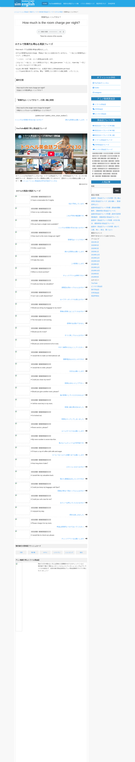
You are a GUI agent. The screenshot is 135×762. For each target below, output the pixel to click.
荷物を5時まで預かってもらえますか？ (71, 491)
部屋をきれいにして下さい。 (75, 383)
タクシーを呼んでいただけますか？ (72, 503)
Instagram (97, 92)
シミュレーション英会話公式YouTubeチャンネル (39, 181)
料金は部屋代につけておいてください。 (71, 527)
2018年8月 (95, 277)
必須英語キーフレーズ (102, 166)
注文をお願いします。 (77, 371)
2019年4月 (95, 264)
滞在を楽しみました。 (77, 515)
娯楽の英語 (113, 163)
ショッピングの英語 (108, 153)
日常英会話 (98, 109)
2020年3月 (95, 248)
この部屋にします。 (78, 263)
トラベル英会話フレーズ (103, 140)
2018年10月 (95, 270)
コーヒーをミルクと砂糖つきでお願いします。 (68, 455)
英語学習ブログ (101, 3)
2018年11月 (95, 267)
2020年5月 (95, 245)
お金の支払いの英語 (97, 153)
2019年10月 (95, 261)
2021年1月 (95, 242)
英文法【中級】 (107, 173)
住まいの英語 (104, 161)
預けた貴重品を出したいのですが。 (72, 479)
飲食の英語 (113, 176)
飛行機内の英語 (106, 176)
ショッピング (69, 552)
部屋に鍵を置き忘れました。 (75, 407)
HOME (45, 3)
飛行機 (33, 552)
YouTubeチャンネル (101, 83)
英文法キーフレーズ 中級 (105, 130)
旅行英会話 (95, 289)
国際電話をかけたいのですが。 (74, 359)
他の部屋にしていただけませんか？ (72, 395)
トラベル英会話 (100, 104)
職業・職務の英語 (107, 171)
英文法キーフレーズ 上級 (105, 135)
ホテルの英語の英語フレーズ (28, 191)
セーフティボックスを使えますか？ (72, 299)
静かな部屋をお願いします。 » (76, 120)
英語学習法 (95, 296)
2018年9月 (95, 274)
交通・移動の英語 (102, 158)
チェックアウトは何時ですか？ (74, 275)
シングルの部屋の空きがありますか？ (71, 227)
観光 (81, 552)
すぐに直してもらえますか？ (75, 335)
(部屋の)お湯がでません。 (76, 323)
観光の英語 (98, 176)
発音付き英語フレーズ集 (71, 3)
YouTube (94, 283)
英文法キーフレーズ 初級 (105, 126)
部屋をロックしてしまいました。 (73, 419)
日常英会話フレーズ (101, 145)
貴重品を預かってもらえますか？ (73, 287)
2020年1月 (95, 251)
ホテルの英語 (34, 196)
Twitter (96, 88)
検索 (92, 186)
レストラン (57, 552)
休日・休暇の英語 (111, 158)
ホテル (45, 552)
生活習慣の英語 (98, 171)
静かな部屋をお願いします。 (75, 251)
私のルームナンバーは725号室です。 (72, 443)
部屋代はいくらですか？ (76, 239)
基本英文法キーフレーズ (104, 163)
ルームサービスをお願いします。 (73, 431)
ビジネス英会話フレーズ (103, 149)
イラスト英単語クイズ (87, 3)
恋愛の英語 (111, 166)
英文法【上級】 (98, 173)
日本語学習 (111, 3)
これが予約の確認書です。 (75, 216)
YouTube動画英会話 (55, 3)
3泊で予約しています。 (77, 204)
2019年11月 (95, 258)
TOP (130, 757)
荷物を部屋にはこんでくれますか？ (72, 311)
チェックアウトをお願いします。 (73, 539)
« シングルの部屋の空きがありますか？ (29, 120)
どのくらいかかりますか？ (75, 467)
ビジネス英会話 (100, 114)
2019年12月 (95, 255)
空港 (21, 552)
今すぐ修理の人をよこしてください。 (71, 347)
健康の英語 (111, 161)
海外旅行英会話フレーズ (45, 196)
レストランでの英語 (112, 156)
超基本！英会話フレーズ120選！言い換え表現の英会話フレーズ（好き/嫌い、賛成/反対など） (106, 201)
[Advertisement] (80, 8)
